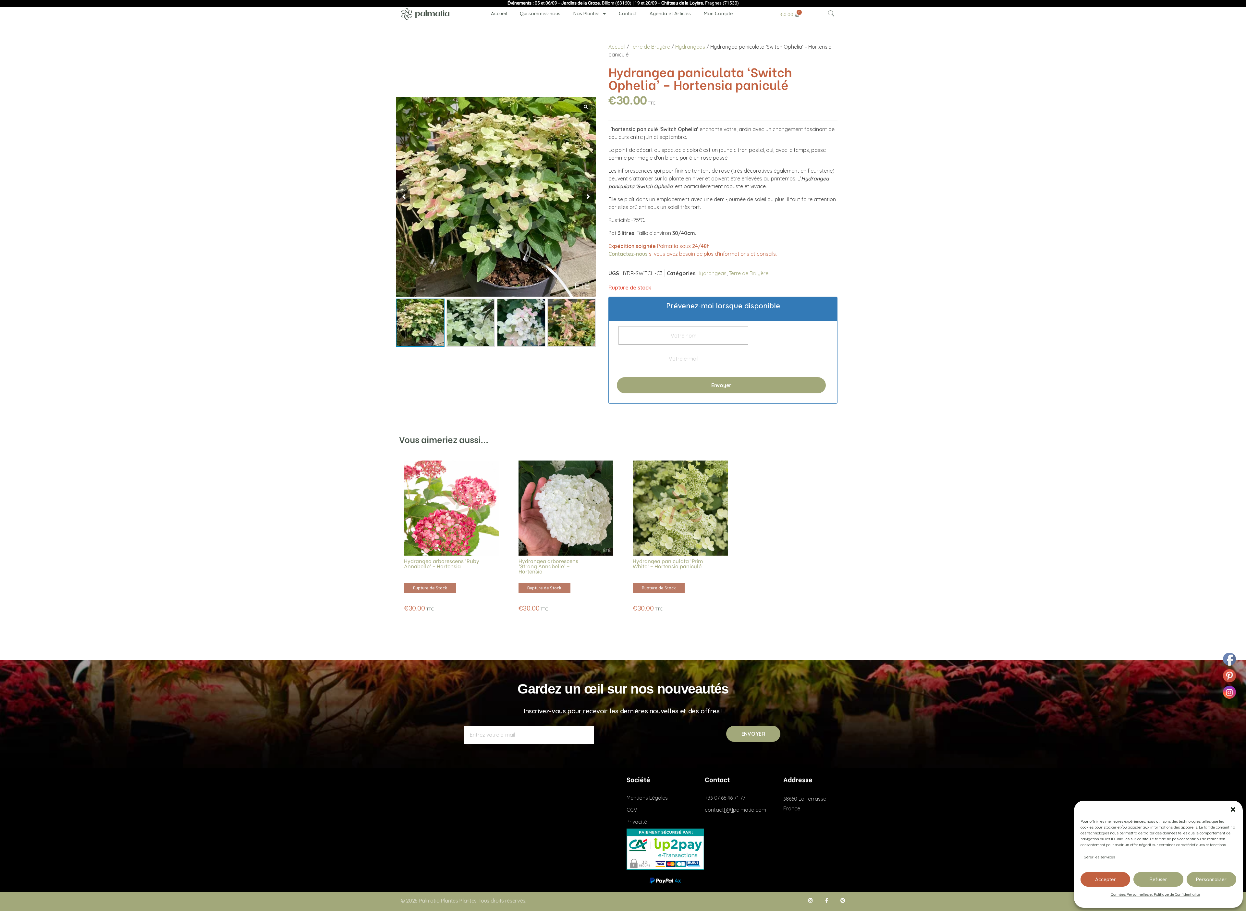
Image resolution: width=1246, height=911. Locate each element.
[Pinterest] (842, 900)
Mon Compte (718, 13)
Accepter (1105, 879)
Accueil (499, 13)
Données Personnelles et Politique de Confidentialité (1155, 894)
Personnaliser (1211, 879)
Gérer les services (1099, 857)
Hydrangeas (690, 46)
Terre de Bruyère (650, 46)
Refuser (1158, 879)
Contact (628, 13)
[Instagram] (810, 900)
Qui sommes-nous (540, 13)
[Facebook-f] (826, 900)
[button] (1233, 809)
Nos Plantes (586, 13)
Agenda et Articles (670, 13)
